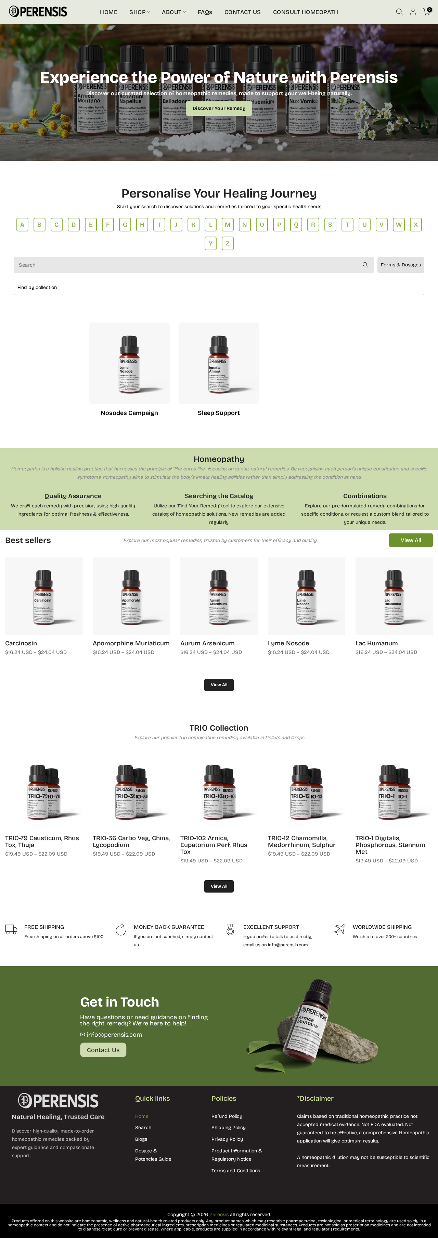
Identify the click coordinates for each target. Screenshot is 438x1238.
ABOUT (172, 12)
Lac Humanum (377, 643)
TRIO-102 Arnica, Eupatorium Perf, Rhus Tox (213, 845)
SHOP (137, 12)
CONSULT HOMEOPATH (305, 12)
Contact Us (103, 1049)
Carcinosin (21, 643)
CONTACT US (242, 12)
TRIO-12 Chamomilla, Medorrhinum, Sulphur (302, 841)
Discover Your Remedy (219, 108)
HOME (108, 12)
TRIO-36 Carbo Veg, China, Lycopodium (131, 841)
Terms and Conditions (235, 1171)
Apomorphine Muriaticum (131, 643)
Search (143, 1127)
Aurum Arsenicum (207, 643)
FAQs (205, 12)
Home (142, 1116)
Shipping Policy (228, 1127)
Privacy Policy (227, 1139)
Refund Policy (226, 1116)
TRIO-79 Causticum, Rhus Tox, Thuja (42, 841)
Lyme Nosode (288, 643)
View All (411, 540)
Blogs (141, 1139)
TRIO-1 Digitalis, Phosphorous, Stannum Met (390, 845)
